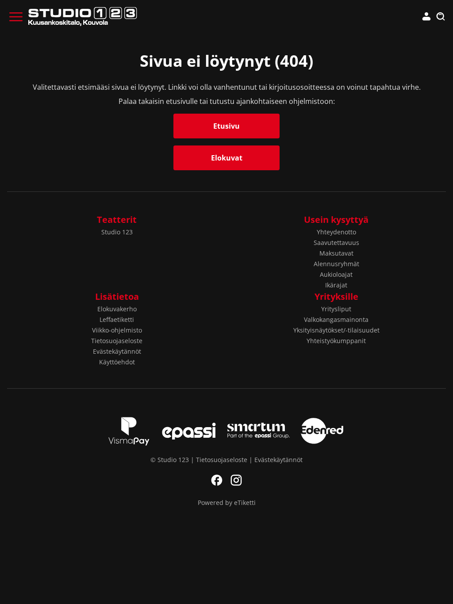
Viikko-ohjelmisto (117, 330)
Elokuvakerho (117, 309)
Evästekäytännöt (117, 351)
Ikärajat (336, 285)
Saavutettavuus (336, 242)
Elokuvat (226, 158)
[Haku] (440, 17)
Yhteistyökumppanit (336, 340)
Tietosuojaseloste (116, 340)
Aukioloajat (336, 274)
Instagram (236, 480)
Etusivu (226, 126)
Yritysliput (336, 309)
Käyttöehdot (117, 362)
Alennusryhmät (336, 264)
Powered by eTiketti (227, 502)
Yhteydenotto (336, 232)
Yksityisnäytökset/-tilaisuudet (336, 330)
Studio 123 (117, 232)
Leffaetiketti (117, 319)
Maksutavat (336, 253)
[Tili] (426, 17)
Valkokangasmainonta (336, 319)
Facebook (217, 480)
